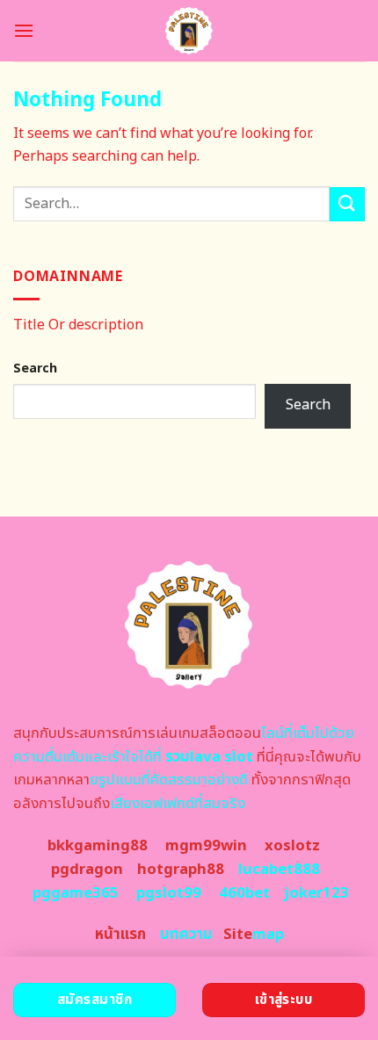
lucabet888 (279, 869)
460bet (244, 893)
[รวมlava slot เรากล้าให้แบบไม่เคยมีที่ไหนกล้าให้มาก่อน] (189, 30)
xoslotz (292, 845)
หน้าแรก (120, 934)
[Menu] (23, 30)
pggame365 (76, 893)
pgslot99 (168, 893)
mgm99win (206, 845)
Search (35, 368)
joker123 (316, 893)
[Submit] (347, 204)
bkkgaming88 (97, 845)
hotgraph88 (180, 869)
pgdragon (87, 869)
